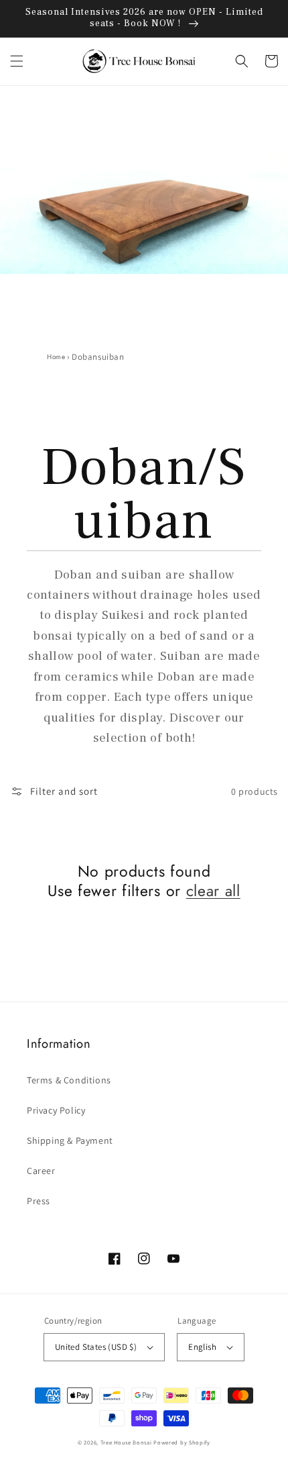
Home (56, 357)
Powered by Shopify (181, 1442)
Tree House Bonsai (126, 1442)
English (202, 1347)
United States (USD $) (96, 1347)
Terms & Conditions (69, 1080)
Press (38, 1201)
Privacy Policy (56, 1110)
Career (41, 1171)
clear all (213, 891)
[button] (16, 61)
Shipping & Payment (70, 1140)
